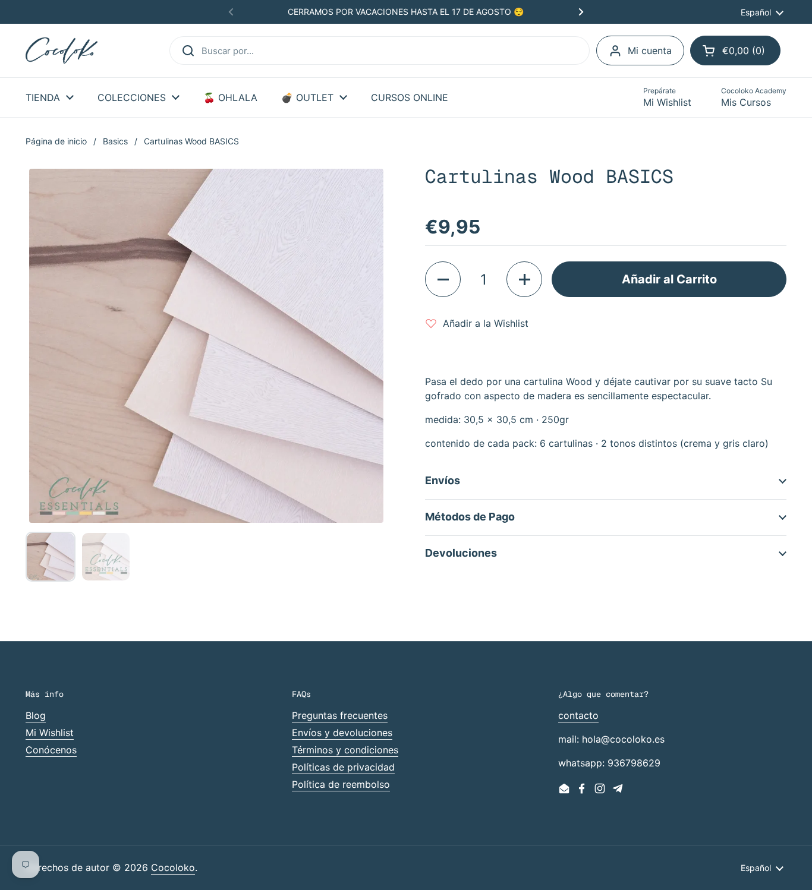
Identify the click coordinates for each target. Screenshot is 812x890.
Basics (115, 141)
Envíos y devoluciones (342, 732)
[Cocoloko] (61, 50)
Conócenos (51, 750)
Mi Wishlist (50, 732)
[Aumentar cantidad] (524, 279)
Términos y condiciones (345, 750)
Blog (36, 715)
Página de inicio (56, 141)
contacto (578, 715)
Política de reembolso (341, 784)
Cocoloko (173, 867)
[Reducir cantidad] (443, 279)
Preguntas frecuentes (340, 715)
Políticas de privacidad (343, 767)
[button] (735, 50)
